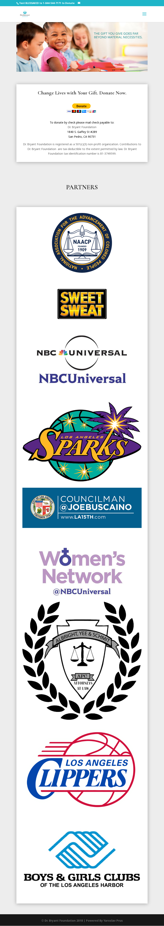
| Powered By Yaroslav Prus (103, 920)
